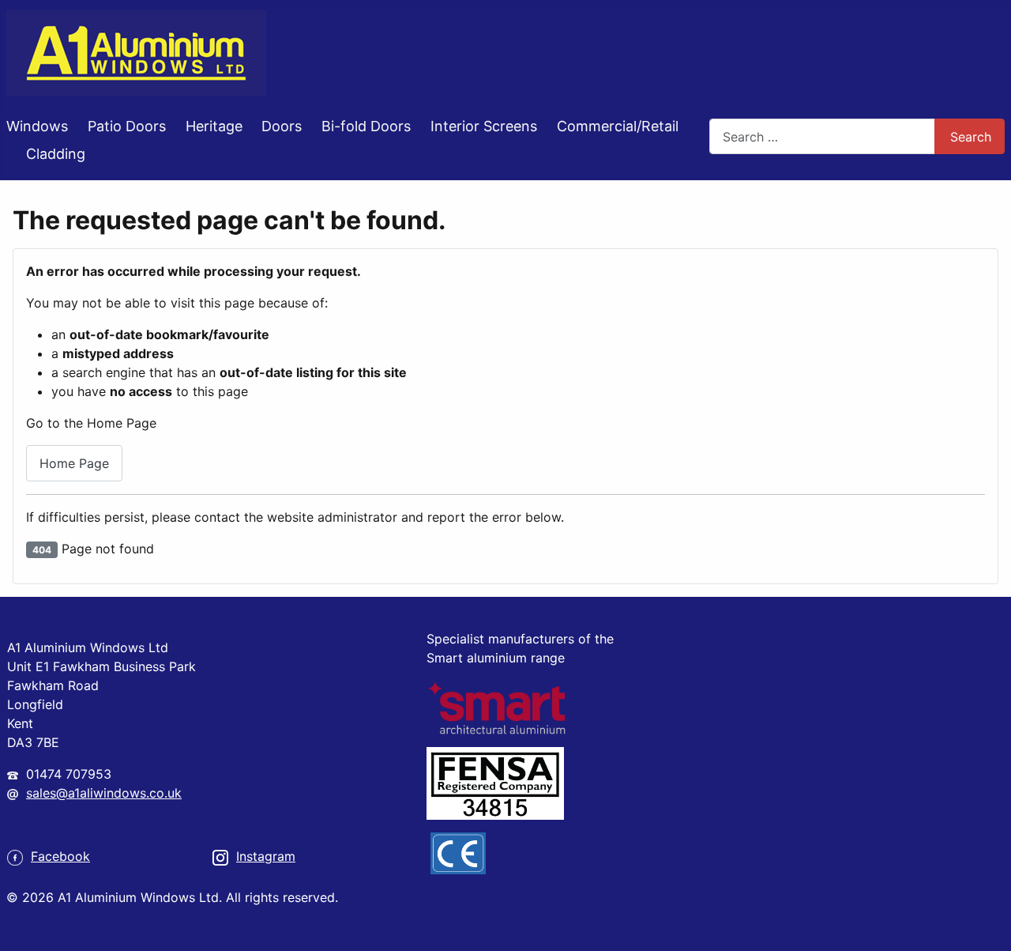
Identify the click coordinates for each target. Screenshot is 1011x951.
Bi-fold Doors (366, 126)
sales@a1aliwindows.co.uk (104, 793)
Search (970, 137)
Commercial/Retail (617, 126)
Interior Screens (483, 126)
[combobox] (822, 136)
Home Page (74, 463)
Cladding (55, 153)
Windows (37, 126)
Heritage (214, 126)
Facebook (60, 856)
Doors (281, 126)
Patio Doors (127, 126)
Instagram (265, 856)
